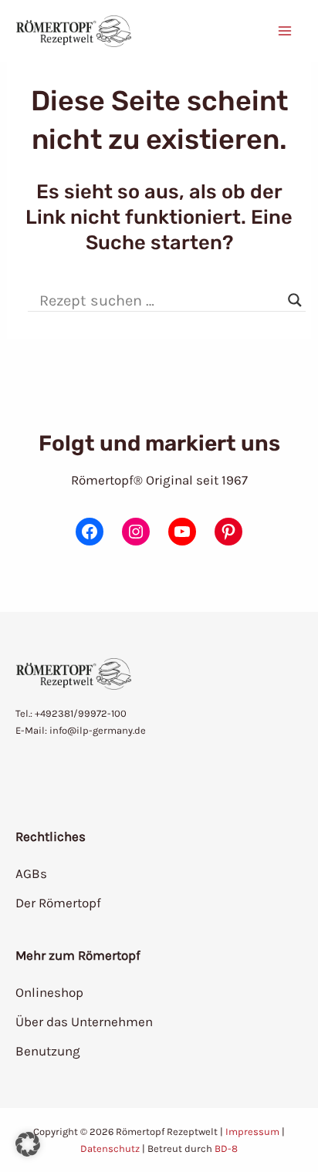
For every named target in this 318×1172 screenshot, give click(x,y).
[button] (28, 1144)
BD (221, 1148)
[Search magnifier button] (295, 300)
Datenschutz (110, 1148)
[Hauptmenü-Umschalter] (285, 31)
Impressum (252, 1131)
